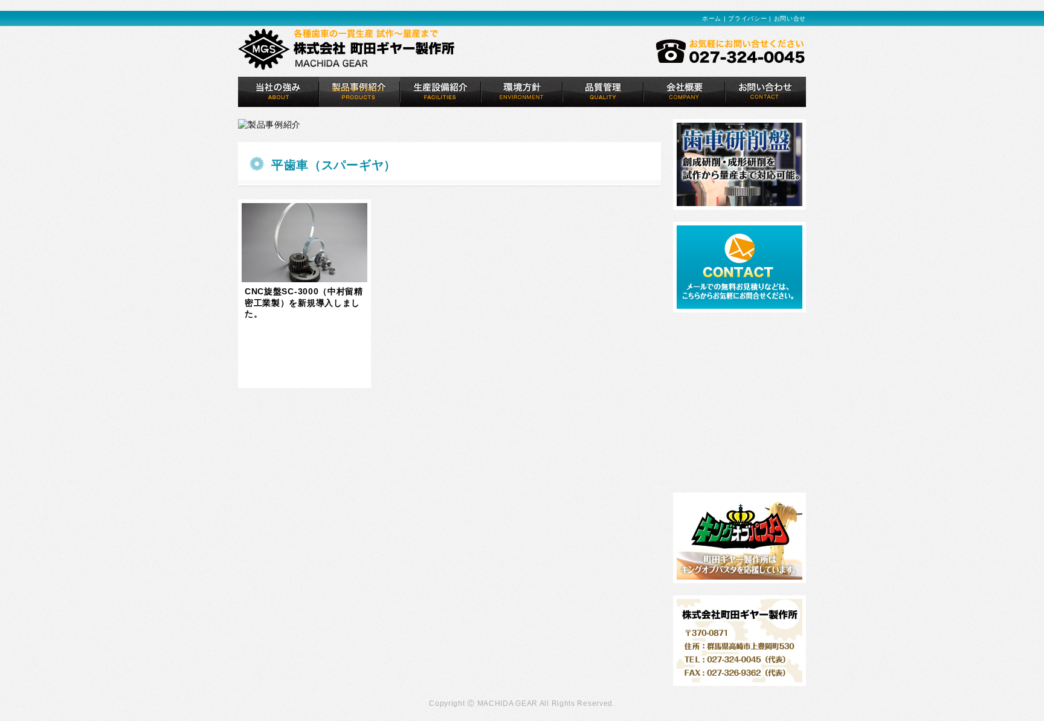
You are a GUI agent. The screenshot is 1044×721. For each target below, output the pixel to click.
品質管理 (602, 92)
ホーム (711, 18)
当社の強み (278, 92)
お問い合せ (790, 18)
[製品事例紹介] (359, 92)
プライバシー (747, 18)
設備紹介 (440, 92)
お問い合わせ (765, 92)
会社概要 (683, 92)
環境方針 (521, 92)
